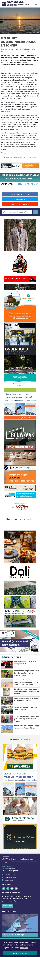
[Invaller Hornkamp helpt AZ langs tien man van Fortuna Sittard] (7, 728)
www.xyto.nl (8, 880)
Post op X (21, 199)
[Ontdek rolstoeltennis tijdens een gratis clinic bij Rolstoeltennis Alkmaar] (7, 719)
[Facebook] (4, 888)
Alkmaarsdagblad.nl (15, 2)
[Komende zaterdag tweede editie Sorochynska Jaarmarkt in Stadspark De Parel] (7, 674)
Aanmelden (7, 906)
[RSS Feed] (16, 888)
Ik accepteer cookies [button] (20, 953)
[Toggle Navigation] (36, 3)
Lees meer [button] (24, 948)
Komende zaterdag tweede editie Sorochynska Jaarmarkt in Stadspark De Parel (26, 673)
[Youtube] (12, 888)
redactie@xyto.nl (10, 877)
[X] (8, 888)
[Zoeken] (35, 212)
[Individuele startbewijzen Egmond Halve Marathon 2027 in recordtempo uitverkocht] (7, 683)
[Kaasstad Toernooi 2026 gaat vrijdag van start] (7, 664)
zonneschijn (17, 153)
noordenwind (8, 153)
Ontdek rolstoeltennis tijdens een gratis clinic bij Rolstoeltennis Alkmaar (26, 719)
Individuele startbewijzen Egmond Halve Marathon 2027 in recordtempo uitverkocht (26, 682)
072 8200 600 (9, 875)
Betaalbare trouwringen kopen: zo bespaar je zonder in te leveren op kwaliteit (26, 691)
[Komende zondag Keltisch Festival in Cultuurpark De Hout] (7, 701)
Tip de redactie (21, 204)
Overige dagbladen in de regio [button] (13, 935)
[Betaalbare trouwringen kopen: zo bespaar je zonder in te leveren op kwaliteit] (7, 692)
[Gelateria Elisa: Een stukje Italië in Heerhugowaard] (7, 710)
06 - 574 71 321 (28, 183)
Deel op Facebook (21, 194)
